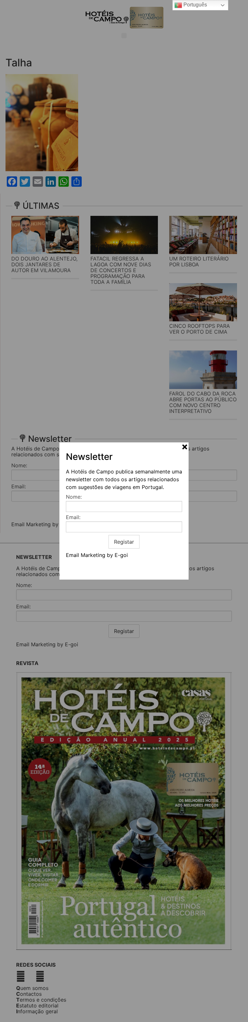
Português (194, 4)
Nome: (74, 496)
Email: (73, 517)
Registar (124, 542)
